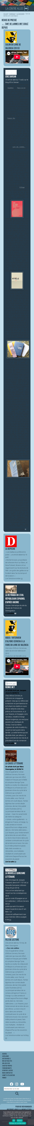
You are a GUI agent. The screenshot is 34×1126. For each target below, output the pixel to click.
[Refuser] (32, 1118)
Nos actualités (7, 1061)
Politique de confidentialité (17, 1123)
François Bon (11, 118)
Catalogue (12, 14)
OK (14, 1120)
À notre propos (7, 1066)
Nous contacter (7, 1073)
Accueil (6, 14)
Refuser (19, 1120)
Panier (4, 1078)
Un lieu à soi (6, 1063)
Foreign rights (7, 1068)
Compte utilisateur (8, 1075)
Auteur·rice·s (6, 1059)
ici (25, 529)
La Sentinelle (20, 14)
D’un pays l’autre (7, 1070)
